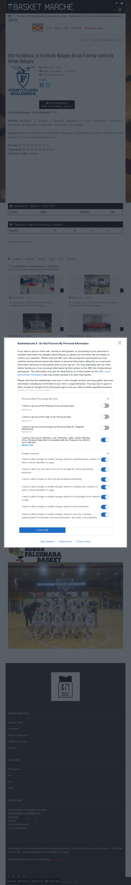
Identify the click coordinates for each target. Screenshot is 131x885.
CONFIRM (42, 530)
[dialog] (65, 442)
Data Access (65, 541)
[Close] (121, 344)
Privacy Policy (84, 541)
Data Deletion (47, 541)
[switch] (105, 406)
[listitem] (65, 398)
